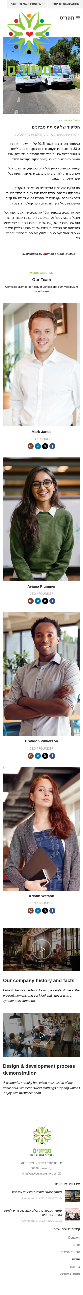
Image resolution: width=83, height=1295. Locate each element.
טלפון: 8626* (39, 1168)
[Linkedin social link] (38, 446)
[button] (41, 949)
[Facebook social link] (52, 446)
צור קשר (74, 1266)
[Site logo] (29, 42)
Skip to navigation (65, 4)
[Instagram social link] (31, 446)
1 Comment (29, 1198)
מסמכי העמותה (70, 1274)
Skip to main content (27, 4)
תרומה (76, 1245)
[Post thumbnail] (72, 1196)
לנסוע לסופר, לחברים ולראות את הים (37, 1192)
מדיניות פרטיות (70, 1252)
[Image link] (41, 1140)
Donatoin (74, 1237)
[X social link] (45, 446)
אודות (76, 1259)
